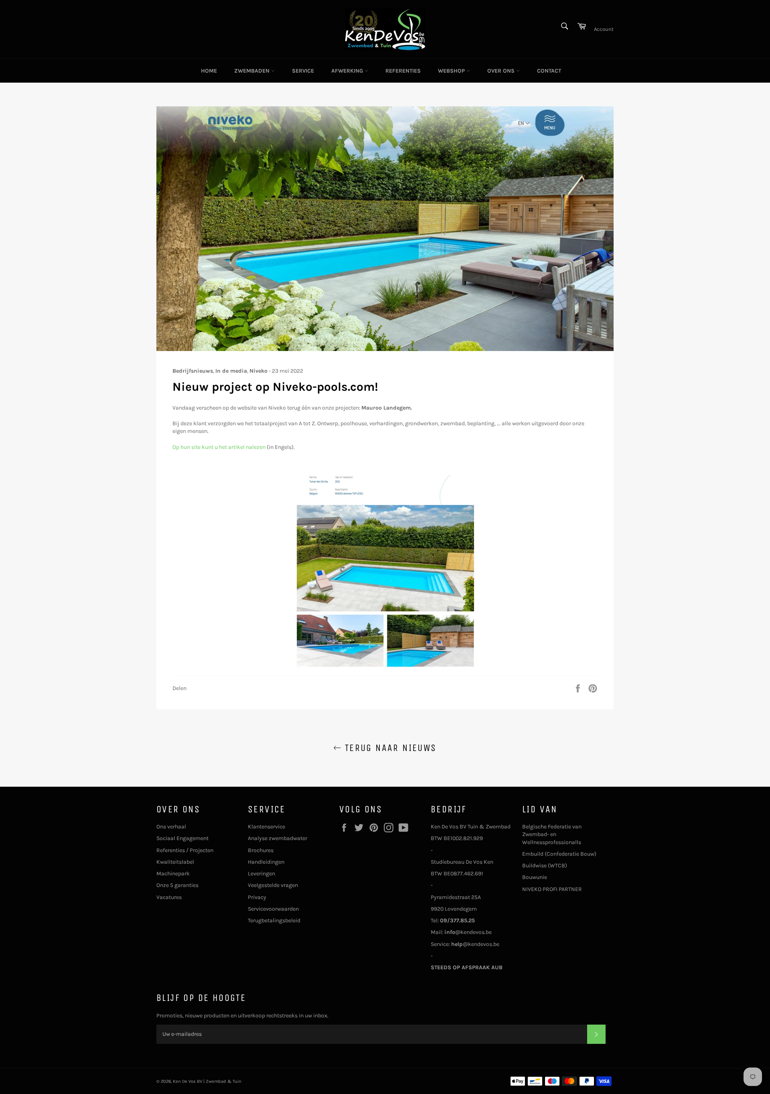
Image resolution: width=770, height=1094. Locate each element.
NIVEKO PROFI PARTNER (552, 889)
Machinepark (173, 873)
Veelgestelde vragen (273, 885)
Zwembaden (252, 70)
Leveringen (261, 873)
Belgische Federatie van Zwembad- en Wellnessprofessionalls (552, 834)
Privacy (257, 897)
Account (604, 29)
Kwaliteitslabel (175, 862)
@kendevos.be (468, 932)
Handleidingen (266, 862)
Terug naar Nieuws (388, 747)
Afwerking (348, 70)
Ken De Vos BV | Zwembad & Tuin (207, 1081)
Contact (549, 70)
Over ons (501, 70)
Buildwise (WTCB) (544, 865)
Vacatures (169, 897)
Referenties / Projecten (184, 850)
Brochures (261, 850)
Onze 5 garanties (177, 885)
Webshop (452, 70)
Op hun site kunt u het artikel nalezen (218, 447)
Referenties (403, 70)
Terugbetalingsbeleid (274, 920)
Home (209, 70)
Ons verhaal (171, 826)
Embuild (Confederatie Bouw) (559, 853)
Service (303, 70)
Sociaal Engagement (182, 838)
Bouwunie (534, 877)
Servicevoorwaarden (273, 908)
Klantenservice (266, 826)
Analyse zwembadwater (277, 838)
